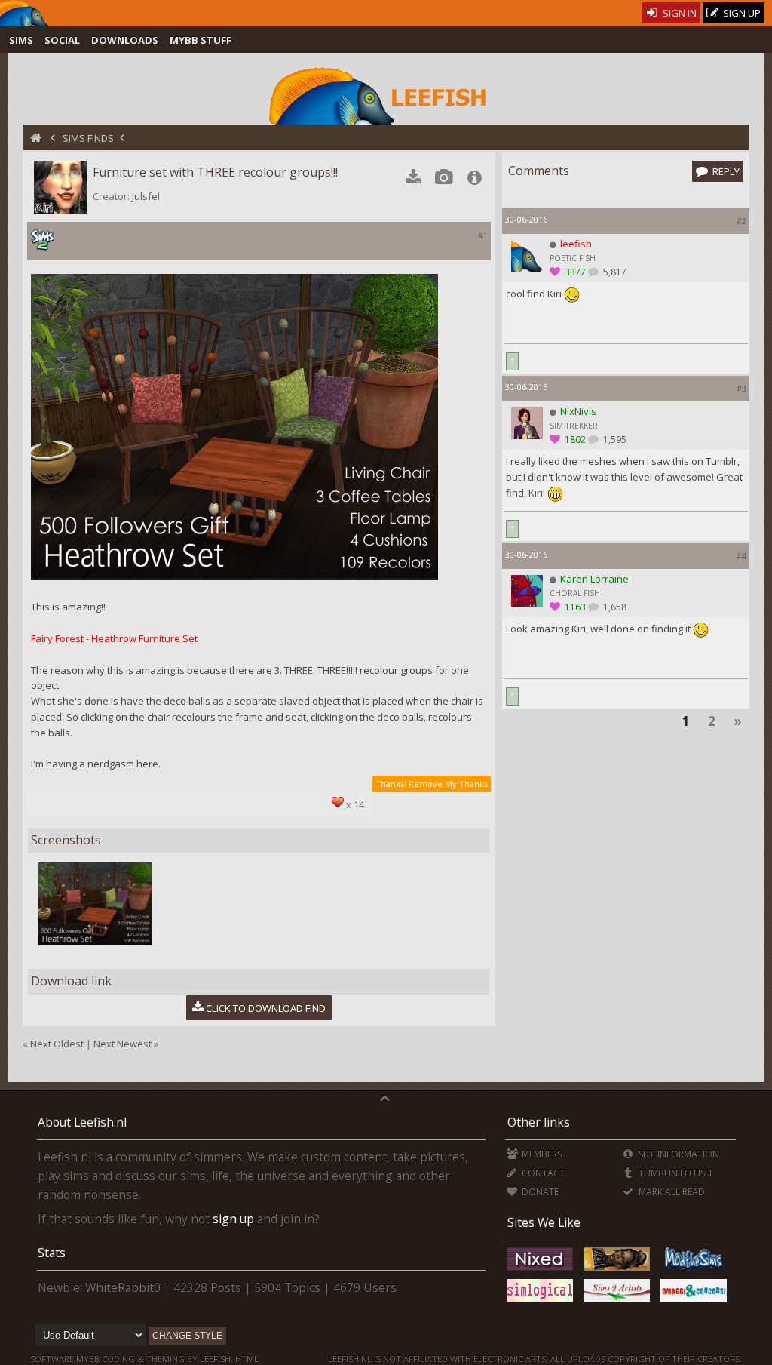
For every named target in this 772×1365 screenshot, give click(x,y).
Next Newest (122, 1043)
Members (540, 1154)
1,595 (613, 439)
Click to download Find (266, 1007)
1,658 (613, 607)
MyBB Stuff (200, 40)
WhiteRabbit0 (123, 1287)
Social (62, 40)
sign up (233, 1218)
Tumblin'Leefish (673, 1173)
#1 (483, 235)
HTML (246, 1358)
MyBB (88, 1358)
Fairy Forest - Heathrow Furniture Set (114, 638)
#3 (741, 388)
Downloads (124, 40)
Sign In (678, 13)
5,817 (613, 272)
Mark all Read (670, 1191)
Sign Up (741, 13)
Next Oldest (57, 1043)
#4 (741, 555)
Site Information (677, 1154)
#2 (741, 220)
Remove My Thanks (448, 783)
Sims (21, 40)
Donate (539, 1191)
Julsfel (146, 196)
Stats (52, 1252)
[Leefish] (386, 94)
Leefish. (216, 1358)
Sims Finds (88, 138)
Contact (542, 1173)
